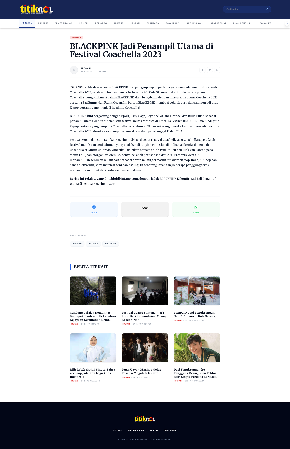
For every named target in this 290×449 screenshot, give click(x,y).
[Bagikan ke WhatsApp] (217, 70)
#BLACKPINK (110, 244)
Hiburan (135, 23)
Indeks (44, 23)
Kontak (154, 430)
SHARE (94, 213)
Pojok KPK (266, 23)
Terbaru (26, 23)
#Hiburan (77, 244)
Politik (84, 23)
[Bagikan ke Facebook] (202, 70)
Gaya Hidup (172, 23)
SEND (196, 213)
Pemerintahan (63, 23)
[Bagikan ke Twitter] (210, 70)
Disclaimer (170, 430)
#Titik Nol (93, 244)
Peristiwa (101, 23)
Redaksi (117, 430)
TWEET (145, 208)
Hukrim (118, 23)
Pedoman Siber (136, 430)
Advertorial (219, 23)
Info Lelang (193, 23)
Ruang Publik (241, 23)
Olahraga (153, 23)
